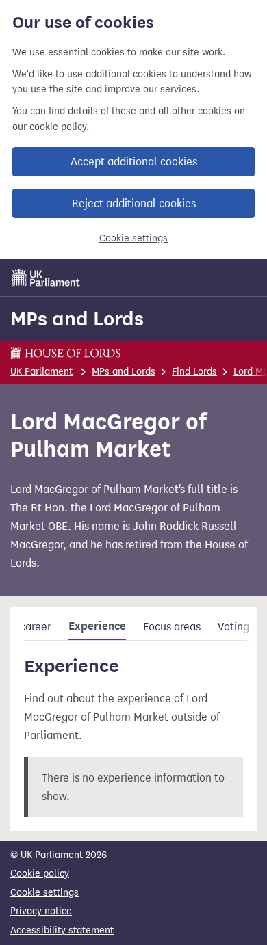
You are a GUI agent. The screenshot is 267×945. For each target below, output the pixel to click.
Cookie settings (133, 238)
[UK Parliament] (45, 278)
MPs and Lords (77, 318)
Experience (97, 626)
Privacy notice (41, 911)
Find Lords (194, 371)
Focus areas (172, 626)
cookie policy (57, 127)
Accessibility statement (62, 930)
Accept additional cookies (134, 161)
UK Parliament (41, 371)
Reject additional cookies (134, 203)
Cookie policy (39, 873)
